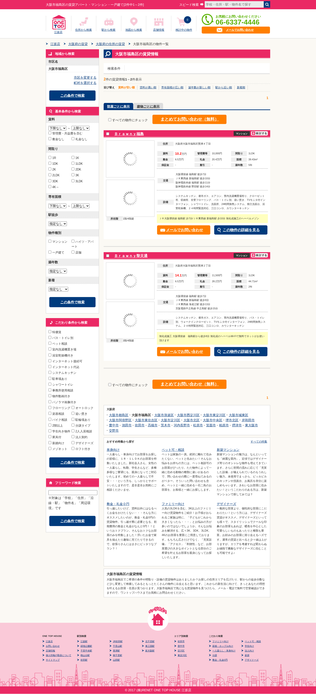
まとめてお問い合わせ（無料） (190, 119)
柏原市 (224, 425)
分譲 (214, 655)
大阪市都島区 (118, 415)
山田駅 (116, 660)
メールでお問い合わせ (240, 29)
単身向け (113, 450)
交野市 (114, 430)
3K (77, 175)
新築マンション (228, 450)
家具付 (56, 437)
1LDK (79, 163)
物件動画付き (61, 396)
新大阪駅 (150, 650)
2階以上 (57, 425)
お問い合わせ (53, 646)
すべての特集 (259, 441)
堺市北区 (232, 420)
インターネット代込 (65, 367)
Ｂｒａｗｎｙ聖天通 (131, 256)
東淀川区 (182, 655)
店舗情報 (158, 29)
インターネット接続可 (67, 361)
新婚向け (58, 443)
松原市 (198, 425)
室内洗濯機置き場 (64, 349)
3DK (55, 181)
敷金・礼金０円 (118, 504)
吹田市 (140, 425)
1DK (55, 163)
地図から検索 (133, 29)
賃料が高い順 (148, 87)
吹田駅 (84, 660)
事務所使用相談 (62, 390)
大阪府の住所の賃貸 (110, 44)
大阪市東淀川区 (214, 415)
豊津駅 (116, 650)
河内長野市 (182, 425)
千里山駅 (117, 646)
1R (54, 158)
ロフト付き (82, 449)
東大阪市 (251, 425)
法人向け (249, 650)
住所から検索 (83, 29)
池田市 (127, 425)
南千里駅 (117, 655)
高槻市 (153, 425)
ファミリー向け (173, 504)
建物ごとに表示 (148, 106)
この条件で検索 (72, 95)
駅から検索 (108, 29)
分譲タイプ (82, 425)
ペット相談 (59, 343)
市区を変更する (85, 77)
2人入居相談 (83, 431)
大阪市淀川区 (170, 420)
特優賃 (56, 332)
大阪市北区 (191, 420)
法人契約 (81, 437)
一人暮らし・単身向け (223, 650)
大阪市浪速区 (164, 415)
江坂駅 (84, 641)
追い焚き (81, 413)
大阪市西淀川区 (188, 415)
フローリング (61, 408)
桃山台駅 (85, 655)
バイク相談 (59, 419)
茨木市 (165, 425)
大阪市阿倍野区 (120, 420)
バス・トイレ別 (62, 338)
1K (77, 158)
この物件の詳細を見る (241, 230)
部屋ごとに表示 (118, 106)
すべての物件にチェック (130, 120)
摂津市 (237, 425)
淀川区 (181, 650)
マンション (59, 241)
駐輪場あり (82, 419)
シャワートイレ (62, 384)
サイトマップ (53, 660)
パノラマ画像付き (64, 402)
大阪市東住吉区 (146, 420)
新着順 (241, 87)
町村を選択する (85, 83)
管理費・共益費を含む (67, 133)
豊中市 (114, 425)
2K (54, 169)
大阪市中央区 (212, 420)
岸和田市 (248, 420)
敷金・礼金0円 (220, 660)
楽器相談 (58, 413)
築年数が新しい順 (199, 87)
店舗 (78, 252)
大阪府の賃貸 (78, 44)
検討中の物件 (184, 29)
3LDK (79, 181)
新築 (247, 655)
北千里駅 (150, 641)
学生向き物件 (61, 431)
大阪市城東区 (238, 415)
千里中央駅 (86, 650)
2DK (78, 169)
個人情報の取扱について (58, 655)
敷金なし (58, 139)
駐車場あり (59, 379)
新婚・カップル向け (222, 646)
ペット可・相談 (173, 450)
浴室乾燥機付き (62, 355)
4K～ (55, 187)
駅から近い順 (223, 87)
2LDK (56, 175)
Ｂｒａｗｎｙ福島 (129, 134)
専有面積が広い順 (172, 87)
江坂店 (58, 31)
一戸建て (58, 252)
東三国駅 (150, 646)
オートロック (84, 408)
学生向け (249, 646)
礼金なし (81, 139)
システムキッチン (64, 373)
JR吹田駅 (118, 641)
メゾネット (59, 449)
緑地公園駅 (86, 646)
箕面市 (211, 425)
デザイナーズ (84, 443)
